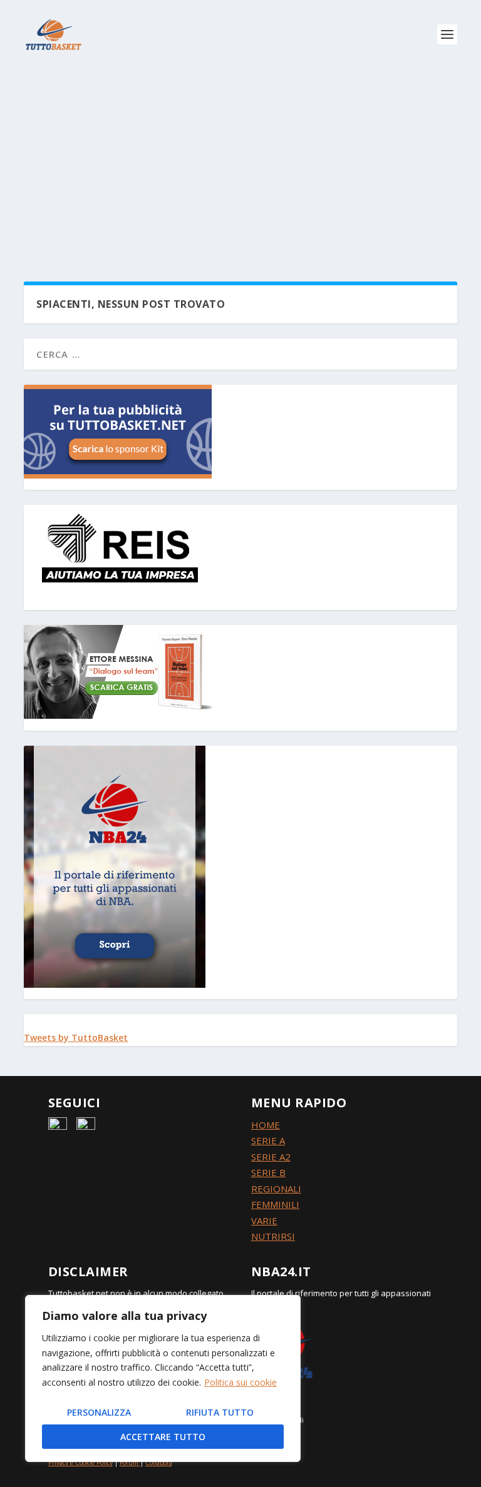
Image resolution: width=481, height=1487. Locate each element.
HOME (265, 1125)
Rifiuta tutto (220, 1412)
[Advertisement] (240, 162)
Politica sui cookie (240, 1382)
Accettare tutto (162, 1437)
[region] (163, 1378)
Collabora (158, 1462)
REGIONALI (276, 1188)
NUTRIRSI (273, 1236)
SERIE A (268, 1140)
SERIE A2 (271, 1156)
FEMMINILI (275, 1204)
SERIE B (268, 1172)
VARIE (264, 1220)
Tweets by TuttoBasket (76, 1037)
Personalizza (99, 1412)
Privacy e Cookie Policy (80, 1462)
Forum (129, 1462)
